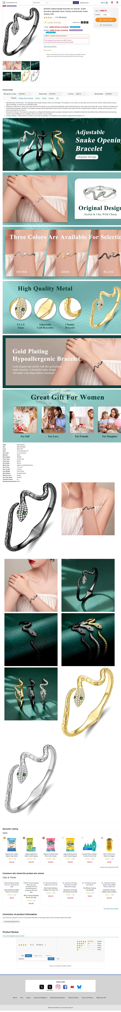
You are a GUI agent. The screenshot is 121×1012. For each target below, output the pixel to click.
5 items (99, 943)
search (76, 2)
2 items (99, 945)
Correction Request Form (12, 921)
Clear (58, 958)
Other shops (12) (50, 46)
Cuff (57, 98)
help (21, 997)
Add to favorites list (107, 25)
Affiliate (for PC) (101, 997)
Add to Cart (107, 20)
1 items (99, 947)
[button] (117, 2)
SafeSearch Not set (84, 2)
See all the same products (111, 908)
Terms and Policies (87, 997)
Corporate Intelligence (40, 997)
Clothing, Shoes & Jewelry (26, 98)
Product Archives (73, 997)
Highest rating (38, 955)
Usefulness (48, 955)
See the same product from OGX (109, 867)
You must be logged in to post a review (13, 936)
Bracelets (51, 98)
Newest (28, 955)
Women (38, 98)
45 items (39, 945)
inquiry (28, 997)
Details (69, 40)
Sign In (103, 2)
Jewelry (44, 98)
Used (63, 31)
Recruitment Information (57, 997)
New (62, 27)
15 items (99, 941)
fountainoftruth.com (11, 2)
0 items (99, 949)
